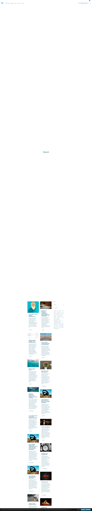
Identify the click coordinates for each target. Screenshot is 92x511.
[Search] (59, 312)
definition (55, 320)
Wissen (16, 3)
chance (54, 319)
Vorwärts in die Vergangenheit (44, 462)
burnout (63, 318)
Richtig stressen (44, 489)
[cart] (90, 3)
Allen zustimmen (88, 509)
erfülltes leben (59, 320)
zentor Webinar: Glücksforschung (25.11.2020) (32, 484)
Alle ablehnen (83, 509)
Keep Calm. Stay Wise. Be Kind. (44, 379)
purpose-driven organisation (57, 329)
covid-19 (60, 319)
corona (57, 319)
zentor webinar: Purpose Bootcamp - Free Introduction (45, 351)
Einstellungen (78, 509)
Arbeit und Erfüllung (45, 434)
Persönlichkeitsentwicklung (57, 327)
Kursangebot (12, 3)
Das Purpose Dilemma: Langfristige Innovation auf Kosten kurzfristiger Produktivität (45, 321)
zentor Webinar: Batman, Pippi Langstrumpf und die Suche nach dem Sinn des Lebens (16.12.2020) (33, 455)
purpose (60, 328)
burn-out (60, 318)
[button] (33, 315)
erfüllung (63, 320)
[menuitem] (89, 0)
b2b (57, 318)
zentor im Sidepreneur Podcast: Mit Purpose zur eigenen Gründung (33, 403)
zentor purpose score (56, 336)
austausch (55, 318)
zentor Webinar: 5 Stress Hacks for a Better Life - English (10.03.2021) (45, 409)
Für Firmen (19, 3)
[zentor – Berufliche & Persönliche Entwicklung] (2, 3)
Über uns (22, 3)
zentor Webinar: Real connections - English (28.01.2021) (33, 424)
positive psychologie (56, 328)
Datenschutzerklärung (68, 509)
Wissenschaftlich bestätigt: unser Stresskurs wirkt (32, 349)
